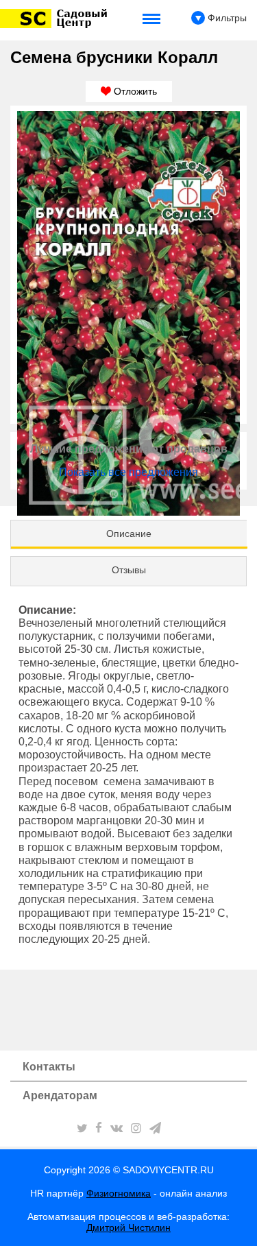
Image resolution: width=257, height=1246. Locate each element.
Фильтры (226, 17)
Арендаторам (60, 1095)
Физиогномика (118, 1193)
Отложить (134, 91)
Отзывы (129, 569)
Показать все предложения (128, 472)
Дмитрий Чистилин (128, 1227)
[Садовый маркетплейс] (56, 18)
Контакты (49, 1067)
